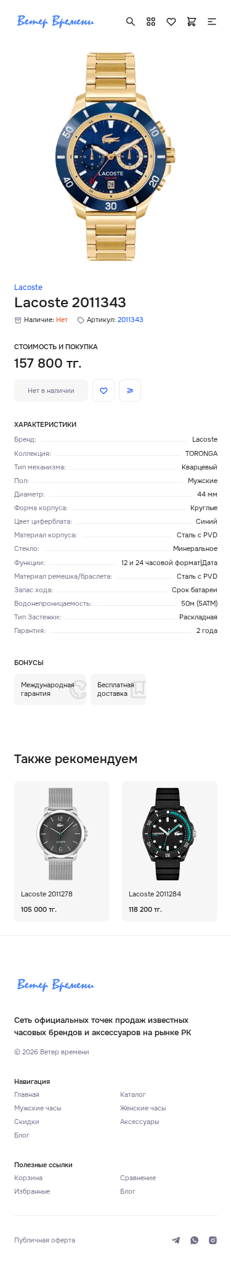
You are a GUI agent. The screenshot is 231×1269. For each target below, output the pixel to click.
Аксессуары (139, 1121)
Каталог (133, 1094)
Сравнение (138, 1177)
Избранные (32, 1191)
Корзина (28, 1177)
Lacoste (28, 287)
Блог (22, 1135)
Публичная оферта (44, 1240)
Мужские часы (37, 1108)
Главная (26, 1094)
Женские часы (143, 1108)
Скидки (26, 1121)
